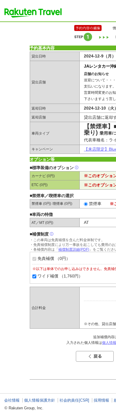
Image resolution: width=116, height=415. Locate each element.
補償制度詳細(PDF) (73, 249)
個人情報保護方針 (39, 400)
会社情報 (12, 400)
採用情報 (101, 400)
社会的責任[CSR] (74, 400)
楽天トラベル (33, 13)
